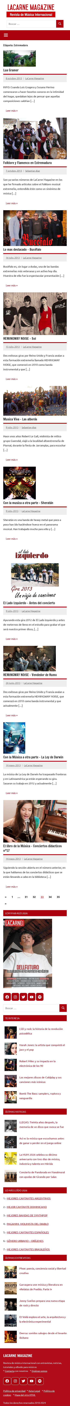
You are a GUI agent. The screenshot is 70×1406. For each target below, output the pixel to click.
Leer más (11, 110)
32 (34, 897)
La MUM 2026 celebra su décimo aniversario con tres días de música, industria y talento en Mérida (39, 1159)
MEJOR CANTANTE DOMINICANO (27, 1206)
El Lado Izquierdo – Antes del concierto (29, 603)
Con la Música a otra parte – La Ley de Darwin (33, 757)
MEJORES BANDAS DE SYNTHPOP (27, 1215)
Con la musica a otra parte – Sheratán (28, 502)
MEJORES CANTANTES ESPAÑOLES (28, 1232)
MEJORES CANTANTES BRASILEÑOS (28, 1249)
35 (58, 897)
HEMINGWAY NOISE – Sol (19, 338)
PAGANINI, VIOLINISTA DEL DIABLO (28, 1223)
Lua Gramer (11, 70)
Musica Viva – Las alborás (20, 419)
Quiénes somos (39, 1370)
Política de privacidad (14, 1390)
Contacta (9, 1370)
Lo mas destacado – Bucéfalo (22, 249)
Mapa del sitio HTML (25, 1394)
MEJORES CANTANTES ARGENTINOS (29, 1198)
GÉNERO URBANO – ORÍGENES (25, 1240)
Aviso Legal (34, 1390)
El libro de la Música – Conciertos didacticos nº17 (32, 848)
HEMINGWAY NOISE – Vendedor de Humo (30, 674)
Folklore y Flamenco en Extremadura (27, 162)
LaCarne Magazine (34, 78)
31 (26, 897)
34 (50, 897)
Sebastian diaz (32, 170)
